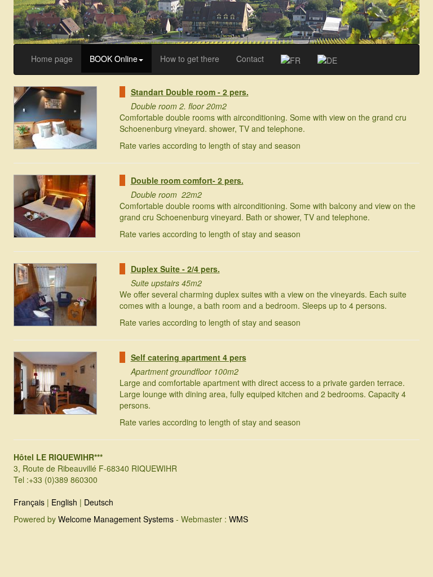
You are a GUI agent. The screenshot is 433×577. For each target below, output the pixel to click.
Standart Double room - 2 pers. (190, 91)
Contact (250, 58)
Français (29, 502)
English (64, 502)
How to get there (189, 58)
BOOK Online (114, 58)
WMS (238, 519)
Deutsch (98, 502)
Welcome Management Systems (116, 519)
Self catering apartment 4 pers (188, 357)
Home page (52, 58)
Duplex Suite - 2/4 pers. (175, 268)
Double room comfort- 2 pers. (187, 180)
